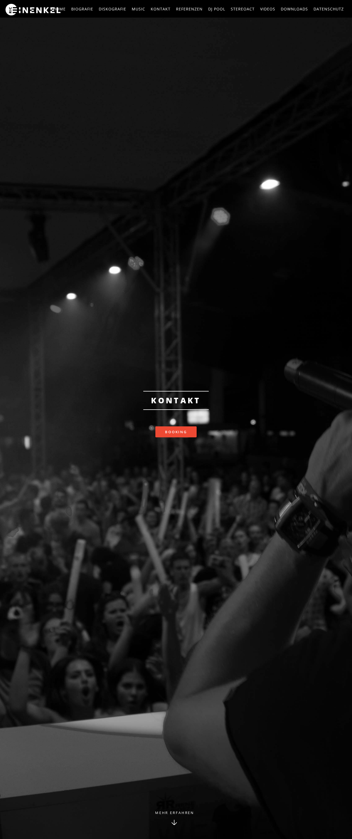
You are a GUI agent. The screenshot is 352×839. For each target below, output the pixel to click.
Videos (267, 9)
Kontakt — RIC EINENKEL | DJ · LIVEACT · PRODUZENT (33, 9)
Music (138, 9)
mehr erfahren (174, 812)
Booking (176, 431)
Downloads (294, 9)
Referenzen (189, 9)
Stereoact (243, 9)
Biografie (82, 9)
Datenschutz (329, 9)
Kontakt (160, 9)
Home (59, 9)
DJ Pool (216, 9)
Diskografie (112, 9)
